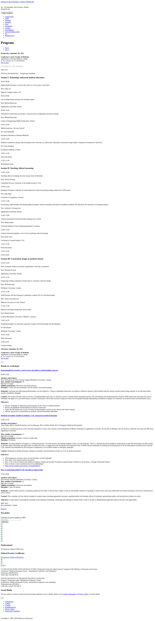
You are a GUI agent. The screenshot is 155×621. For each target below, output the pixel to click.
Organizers (8, 26)
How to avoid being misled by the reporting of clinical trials (22, 470)
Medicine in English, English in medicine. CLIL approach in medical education (29, 415)
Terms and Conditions (12, 611)
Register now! (9, 36)
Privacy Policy (84, 594)
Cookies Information (69, 594)
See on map (5, 63)
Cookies (8, 605)
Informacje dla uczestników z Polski (13, 2)
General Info (9, 17)
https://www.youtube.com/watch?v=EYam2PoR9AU (22, 466)
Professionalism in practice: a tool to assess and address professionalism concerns (29, 370)
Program (8, 20)
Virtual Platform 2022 (12, 32)
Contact (7, 28)
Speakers (8, 22)
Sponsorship (9, 602)
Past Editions (9, 30)
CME (7, 18)
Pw (6, 34)
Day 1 (7, 48)
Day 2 (7, 50)
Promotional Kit (10, 607)
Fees (6, 24)
